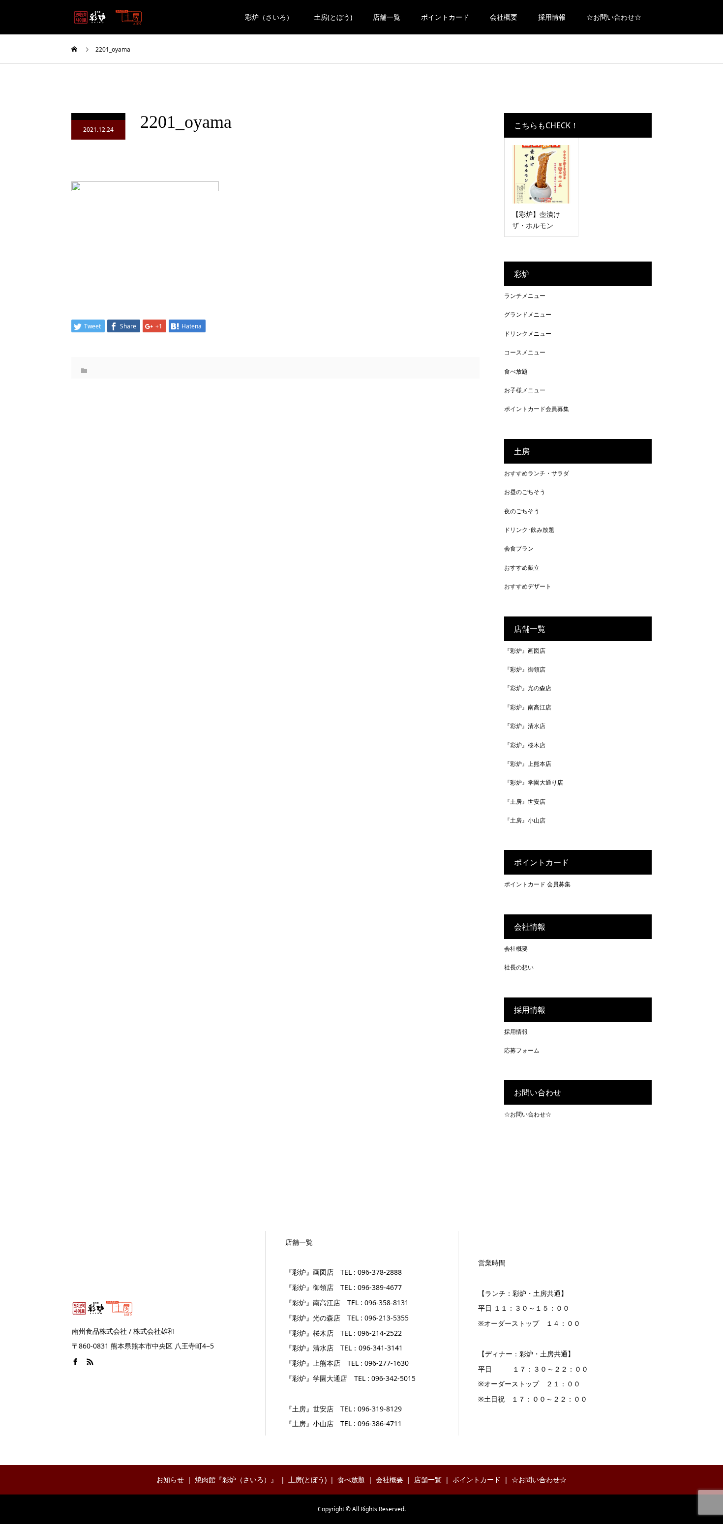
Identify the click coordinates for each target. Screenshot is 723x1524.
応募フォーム (522, 1050)
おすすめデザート (527, 586)
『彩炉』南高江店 (527, 707)
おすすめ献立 (522, 567)
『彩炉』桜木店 (524, 745)
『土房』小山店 (524, 820)
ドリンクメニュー (527, 333)
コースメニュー (524, 352)
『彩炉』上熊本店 (527, 764)
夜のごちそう (522, 511)
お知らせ (170, 1479)
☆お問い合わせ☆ (613, 17)
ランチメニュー (524, 296)
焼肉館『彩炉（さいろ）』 (236, 1479)
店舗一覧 (386, 17)
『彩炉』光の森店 (527, 688)
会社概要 (503, 17)
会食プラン (519, 548)
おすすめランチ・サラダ (536, 473)
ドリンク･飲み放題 (529, 530)
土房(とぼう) (333, 17)
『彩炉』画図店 (524, 650)
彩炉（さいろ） (269, 17)
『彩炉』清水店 (524, 726)
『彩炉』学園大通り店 (533, 782)
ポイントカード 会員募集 (537, 884)
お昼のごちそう (524, 492)
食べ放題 (516, 371)
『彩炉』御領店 (524, 669)
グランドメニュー (527, 314)
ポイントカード (445, 17)
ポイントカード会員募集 (536, 409)
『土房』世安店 (524, 801)
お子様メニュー (524, 390)
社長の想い (519, 967)
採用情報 (552, 17)
